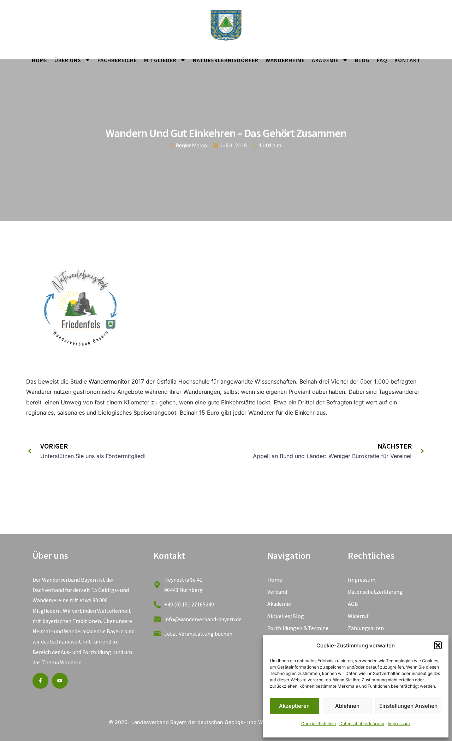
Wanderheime (285, 60)
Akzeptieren (294, 706)
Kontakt (407, 60)
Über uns (67, 60)
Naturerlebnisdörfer (225, 60)
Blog (362, 60)
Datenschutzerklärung (361, 723)
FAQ (382, 60)
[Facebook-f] (40, 681)
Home (39, 60)
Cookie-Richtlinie (318, 723)
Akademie (325, 60)
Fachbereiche (117, 60)
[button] (437, 645)
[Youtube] (60, 681)
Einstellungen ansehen (408, 706)
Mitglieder (160, 60)
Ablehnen (347, 706)
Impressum (399, 723)
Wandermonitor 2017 (116, 381)
